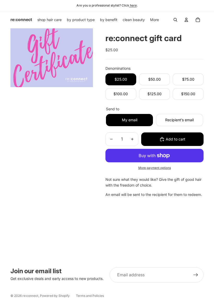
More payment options (154, 168)
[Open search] (175, 19)
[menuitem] (154, 20)
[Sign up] (195, 275)
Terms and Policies (90, 296)
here (133, 5)
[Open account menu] (186, 19)
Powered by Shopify (55, 296)
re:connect (30, 296)
